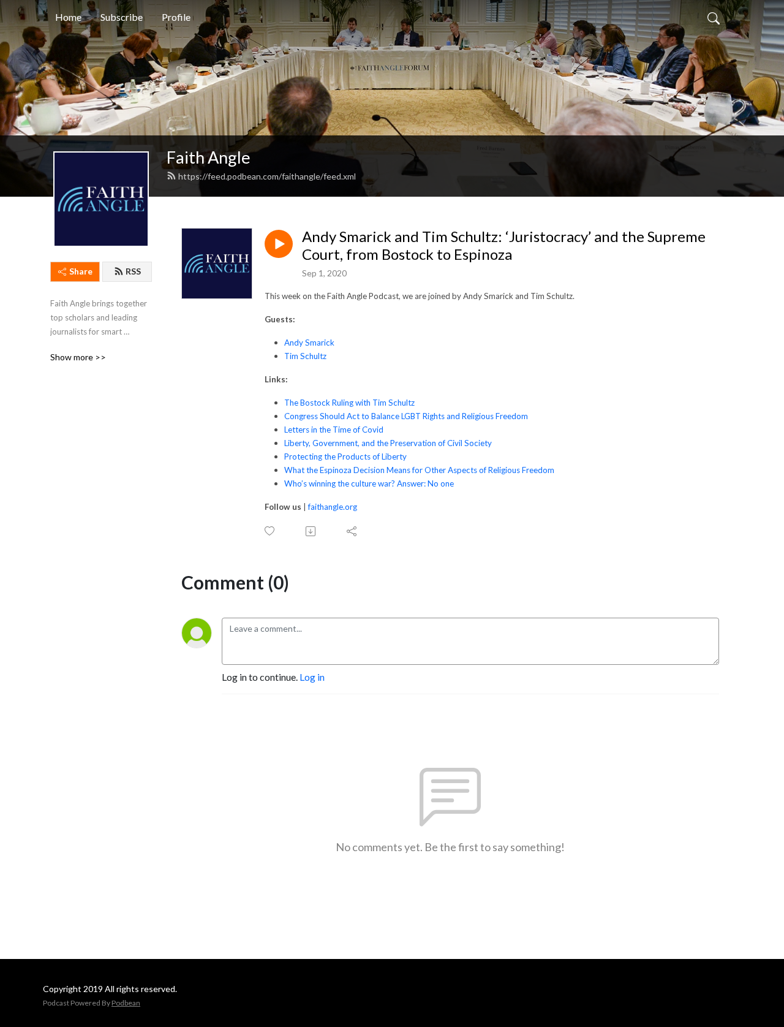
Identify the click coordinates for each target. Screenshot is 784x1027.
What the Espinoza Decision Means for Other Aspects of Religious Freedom (419, 470)
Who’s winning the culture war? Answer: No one (369, 483)
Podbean (125, 1002)
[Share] (352, 531)
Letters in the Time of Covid (333, 429)
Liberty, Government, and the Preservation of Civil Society (388, 443)
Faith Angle (209, 157)
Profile (176, 17)
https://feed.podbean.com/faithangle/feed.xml (267, 176)
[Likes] (270, 531)
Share (80, 271)
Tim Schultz (305, 356)
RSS (133, 271)
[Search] (714, 17)
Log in (312, 677)
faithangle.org (332, 507)
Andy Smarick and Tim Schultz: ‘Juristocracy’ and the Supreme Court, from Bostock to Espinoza (504, 245)
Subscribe (121, 17)
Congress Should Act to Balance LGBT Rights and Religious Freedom (406, 416)
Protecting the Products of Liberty (345, 456)
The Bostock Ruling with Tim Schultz (349, 402)
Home (68, 17)
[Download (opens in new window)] (311, 531)
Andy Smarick (309, 342)
